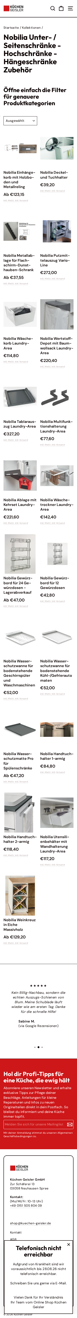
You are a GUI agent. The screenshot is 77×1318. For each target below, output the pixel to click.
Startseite (11, 28)
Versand (23, 200)
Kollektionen (31, 28)
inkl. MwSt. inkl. (11, 200)
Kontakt (16, 1232)
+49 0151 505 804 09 (26, 1206)
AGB (13, 1239)
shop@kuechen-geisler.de (30, 1223)
